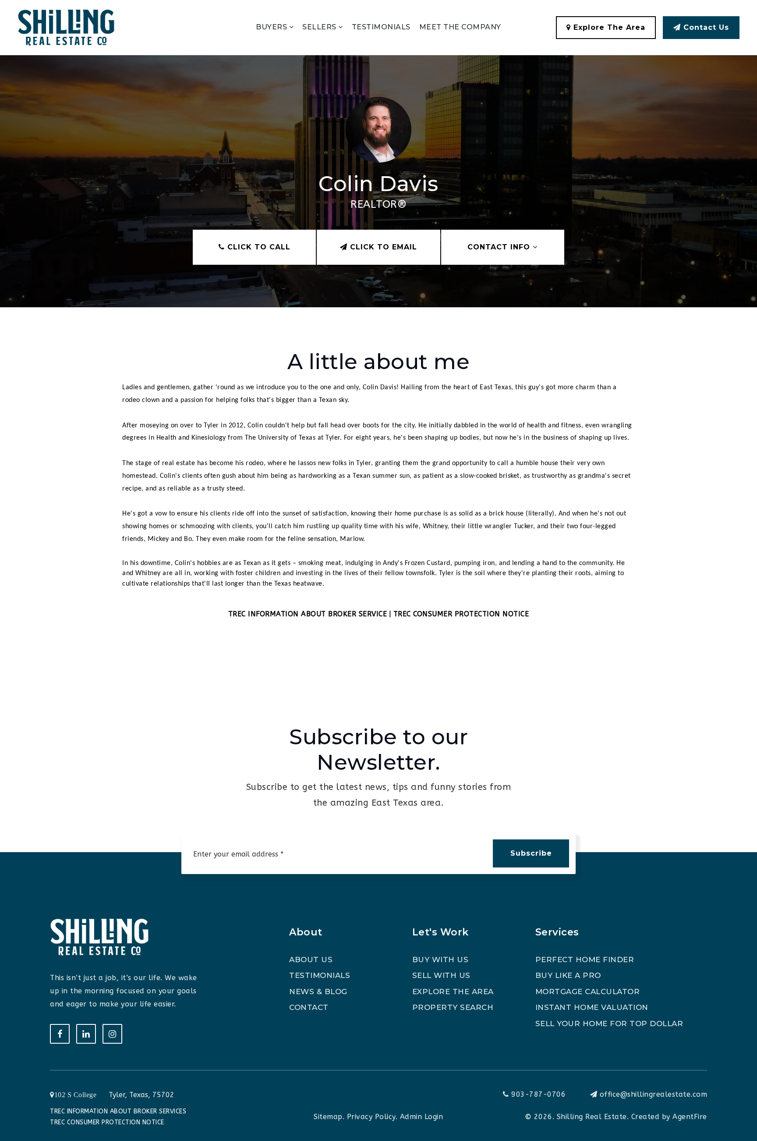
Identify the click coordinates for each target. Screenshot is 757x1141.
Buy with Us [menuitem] (440, 959)
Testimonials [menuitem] (381, 27)
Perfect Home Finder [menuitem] (584, 959)
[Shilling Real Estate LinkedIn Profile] (86, 1034)
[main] (378, 345)
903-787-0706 (537, 1094)
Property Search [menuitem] (453, 1007)
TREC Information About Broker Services (118, 1111)
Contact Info (500, 247)
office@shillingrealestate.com (653, 1094)
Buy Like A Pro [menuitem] (568, 975)
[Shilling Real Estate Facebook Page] (60, 1034)
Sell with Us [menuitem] (441, 975)
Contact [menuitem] (309, 1007)
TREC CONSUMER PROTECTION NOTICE (461, 614)
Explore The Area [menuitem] (453, 991)
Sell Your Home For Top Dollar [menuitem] (609, 1023)
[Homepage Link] (66, 27)
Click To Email (382, 247)
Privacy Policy (371, 1117)
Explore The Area (608, 27)
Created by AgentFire (669, 1117)
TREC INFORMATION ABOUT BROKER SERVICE (307, 614)
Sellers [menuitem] (320, 27)
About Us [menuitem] (311, 959)
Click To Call (257, 247)
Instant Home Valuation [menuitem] (591, 1007)
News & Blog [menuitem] (318, 991)
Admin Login (421, 1117)
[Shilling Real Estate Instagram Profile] (112, 1034)
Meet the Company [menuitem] (460, 27)
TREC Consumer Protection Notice (107, 1122)
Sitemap (328, 1117)
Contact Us (705, 27)
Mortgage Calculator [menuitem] (587, 991)
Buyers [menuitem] (272, 27)
